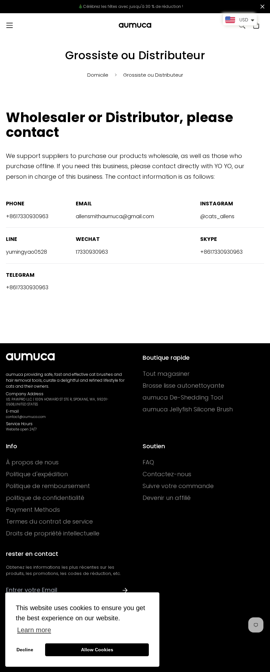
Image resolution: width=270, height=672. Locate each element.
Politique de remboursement (48, 486)
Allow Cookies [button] (97, 649)
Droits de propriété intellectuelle (52, 533)
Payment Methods (33, 510)
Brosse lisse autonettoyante (183, 386)
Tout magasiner (166, 374)
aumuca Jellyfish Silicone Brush (188, 409)
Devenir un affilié (167, 498)
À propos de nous (32, 462)
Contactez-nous (167, 474)
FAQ (148, 462)
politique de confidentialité (45, 498)
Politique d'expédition (37, 474)
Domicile (97, 74)
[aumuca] (135, 25)
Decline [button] (24, 649)
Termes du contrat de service (49, 522)
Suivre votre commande (178, 486)
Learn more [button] (34, 629)
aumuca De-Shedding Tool (183, 397)
